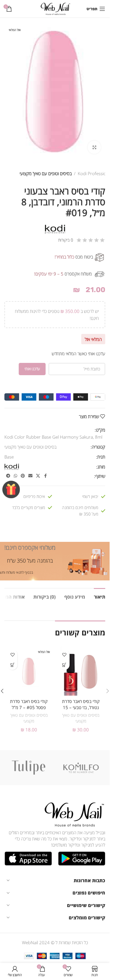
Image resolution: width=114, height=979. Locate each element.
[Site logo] (55, 8)
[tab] (99, 596)
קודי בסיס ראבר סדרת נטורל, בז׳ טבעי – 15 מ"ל (81, 707)
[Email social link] (30, 476)
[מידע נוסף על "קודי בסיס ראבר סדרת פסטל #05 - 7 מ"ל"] (12, 665)
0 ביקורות (65, 240)
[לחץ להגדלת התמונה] (94, 147)
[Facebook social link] (45, 476)
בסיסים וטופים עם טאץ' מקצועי (46, 173)
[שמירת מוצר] (64, 654)
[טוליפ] (28, 767)
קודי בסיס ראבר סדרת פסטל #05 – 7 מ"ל (29, 704)
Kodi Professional (95, 173)
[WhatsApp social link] (15, 476)
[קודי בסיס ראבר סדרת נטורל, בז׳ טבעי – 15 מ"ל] (81, 671)
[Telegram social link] (8, 476)
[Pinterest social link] (23, 476)
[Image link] (73, 814)
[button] (64, 665)
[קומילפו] (81, 767)
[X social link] (38, 476)
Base (9, 457)
